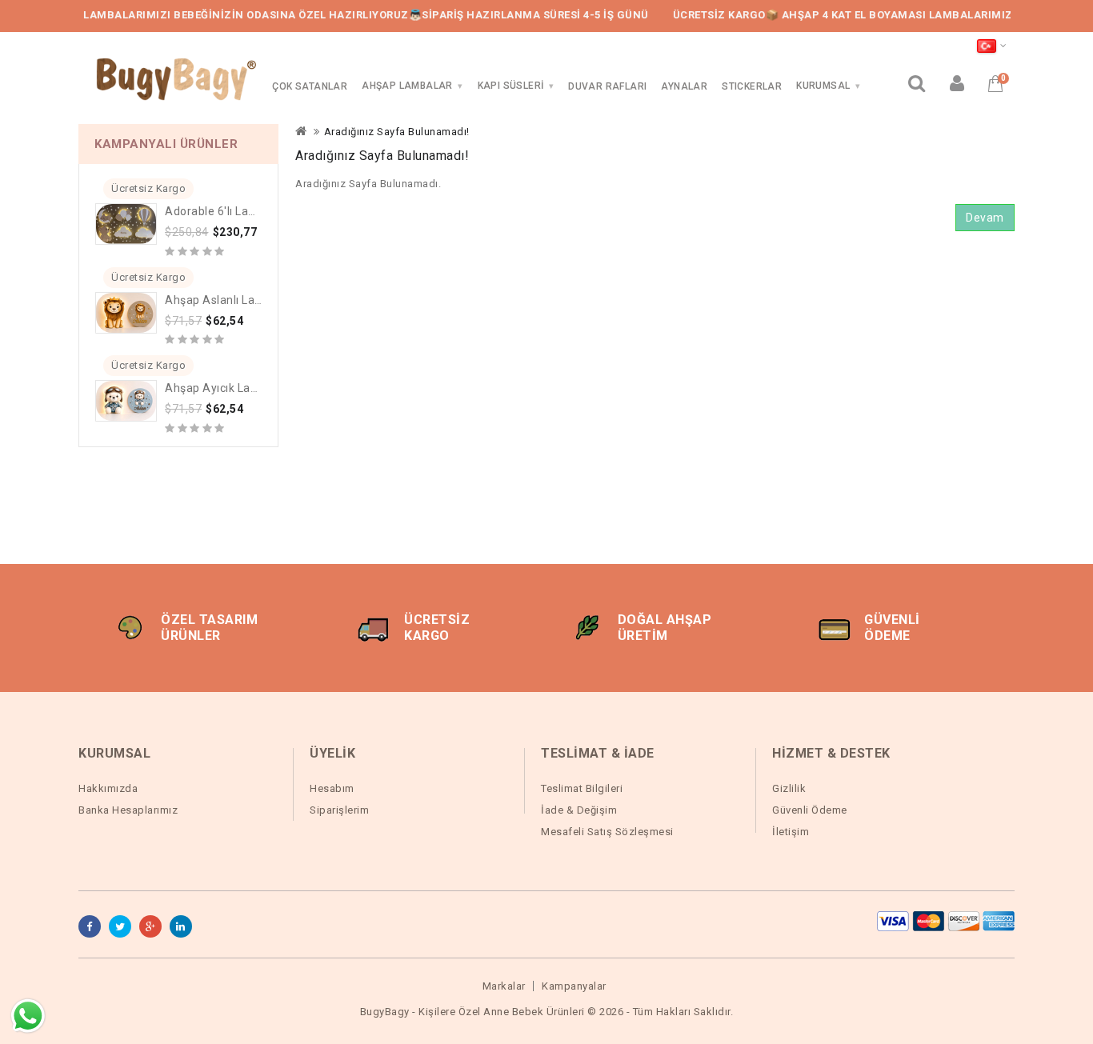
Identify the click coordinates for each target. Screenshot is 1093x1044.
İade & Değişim (579, 810)
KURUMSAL (823, 85)
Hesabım (332, 788)
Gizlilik (789, 788)
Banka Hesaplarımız (128, 810)
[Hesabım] (957, 86)
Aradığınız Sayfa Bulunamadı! (397, 132)
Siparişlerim (339, 810)
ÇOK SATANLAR (309, 86)
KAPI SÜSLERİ (511, 85)
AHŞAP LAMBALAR (407, 85)
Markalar (504, 986)
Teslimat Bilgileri (582, 788)
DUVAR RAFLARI (607, 86)
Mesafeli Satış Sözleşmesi (607, 832)
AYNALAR (684, 86)
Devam (985, 217)
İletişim (790, 832)
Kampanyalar (574, 986)
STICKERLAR (752, 86)
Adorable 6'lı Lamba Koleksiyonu (252, 211)
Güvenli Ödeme (809, 810)
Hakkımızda (108, 788)
